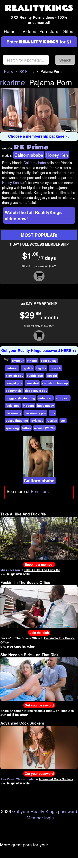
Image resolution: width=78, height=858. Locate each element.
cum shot (32, 383)
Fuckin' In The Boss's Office (25, 582)
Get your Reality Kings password (44, 811)
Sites (68, 31)
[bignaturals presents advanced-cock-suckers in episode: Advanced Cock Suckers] (39, 747)
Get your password (39, 705)
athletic (32, 361)
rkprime (12, 82)
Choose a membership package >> (39, 136)
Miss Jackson (10, 570)
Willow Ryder (25, 779)
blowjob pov (14, 376)
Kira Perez (7, 779)
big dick (27, 368)
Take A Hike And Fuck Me (23, 514)
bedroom (12, 368)
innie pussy (45, 405)
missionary (13, 413)
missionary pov (35, 413)
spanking (12, 428)
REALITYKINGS (39, 8)
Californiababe (28, 155)
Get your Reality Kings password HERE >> (39, 350)
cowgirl (52, 376)
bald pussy (49, 361)
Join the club (39, 632)
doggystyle (14, 390)
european (62, 398)
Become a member (39, 564)
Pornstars (48, 31)
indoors (28, 405)
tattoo (26, 428)
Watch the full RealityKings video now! (33, 215)
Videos (29, 31)
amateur (18, 361)
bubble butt (35, 376)
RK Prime (26, 71)
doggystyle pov (36, 390)
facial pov (13, 405)
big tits (41, 368)
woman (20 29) (44, 428)
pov (52, 413)
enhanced (45, 398)
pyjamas (37, 420)
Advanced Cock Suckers (22, 723)
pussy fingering (17, 420)
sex (63, 420)
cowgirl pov (14, 383)
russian (52, 420)
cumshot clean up (55, 383)
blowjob (55, 368)
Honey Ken (57, 155)
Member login (40, 817)
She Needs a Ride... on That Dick (29, 654)
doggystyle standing (20, 398)
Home (10, 31)
